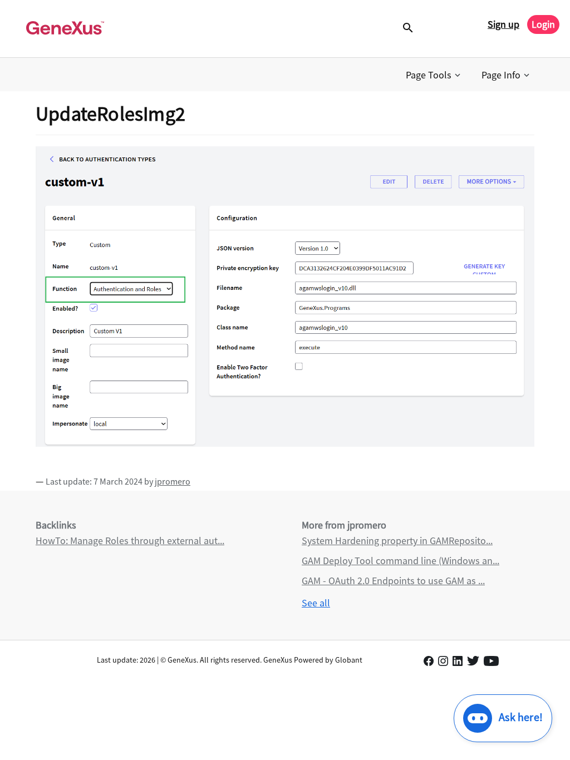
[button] (434, 75)
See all (316, 602)
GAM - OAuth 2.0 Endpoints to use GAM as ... (393, 580)
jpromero (172, 481)
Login (543, 24)
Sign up (503, 24)
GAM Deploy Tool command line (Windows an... (400, 560)
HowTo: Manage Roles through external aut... (130, 540)
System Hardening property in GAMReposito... (397, 540)
